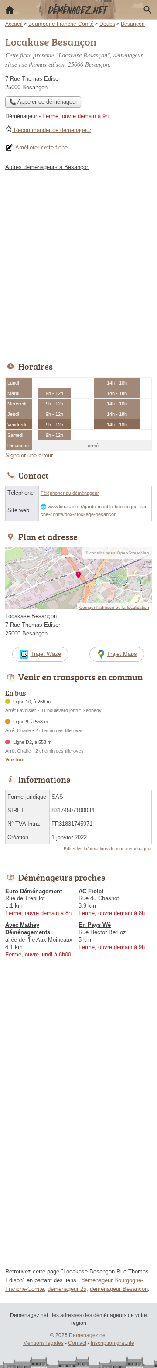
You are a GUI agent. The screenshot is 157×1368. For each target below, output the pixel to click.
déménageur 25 (67, 1289)
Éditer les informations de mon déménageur (108, 848)
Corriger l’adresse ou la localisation (114, 607)
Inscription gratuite (112, 1343)
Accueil (9, 9)
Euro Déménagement (33, 891)
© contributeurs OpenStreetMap (117, 553)
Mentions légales (43, 1343)
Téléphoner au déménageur (70, 493)
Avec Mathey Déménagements (27, 929)
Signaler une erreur (29, 455)
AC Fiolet (90, 891)
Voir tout (15, 759)
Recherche (147, 9)
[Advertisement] (78, 264)
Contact (77, 1343)
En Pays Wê (94, 925)
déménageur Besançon (119, 1289)
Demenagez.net (88, 1335)
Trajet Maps (122, 654)
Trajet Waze (46, 654)
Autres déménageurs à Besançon (47, 167)
